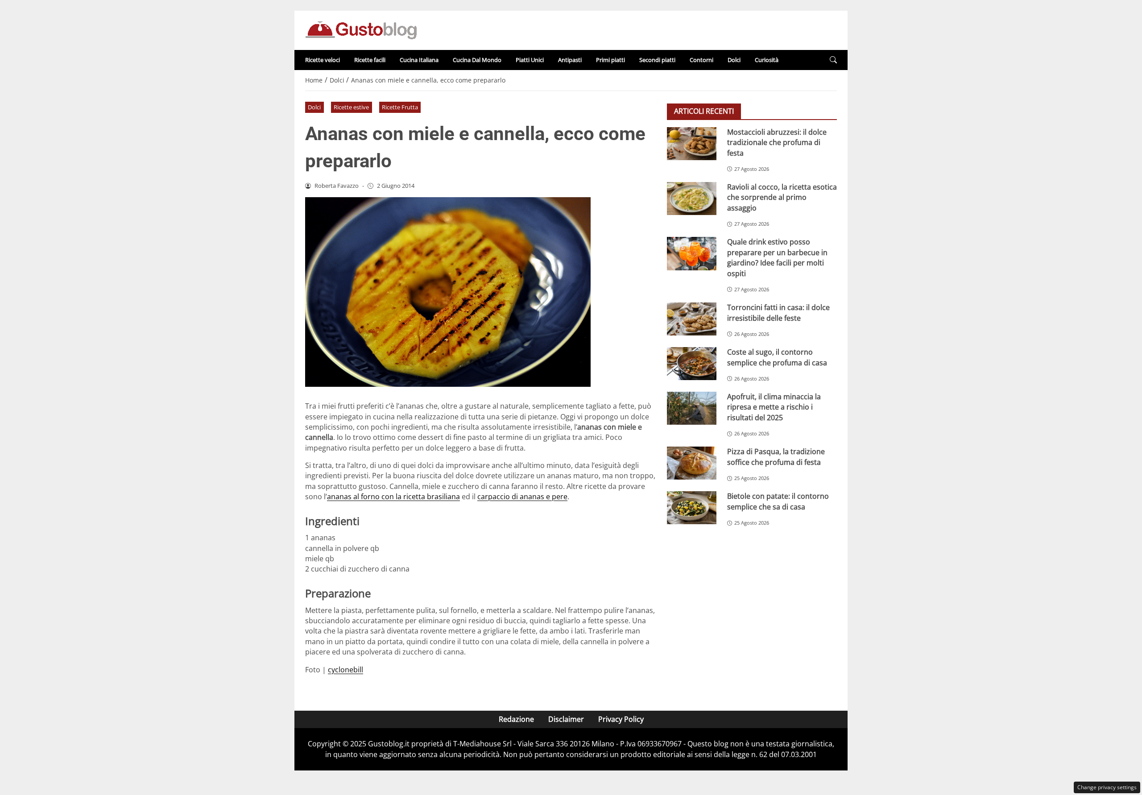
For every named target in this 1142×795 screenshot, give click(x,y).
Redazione (516, 719)
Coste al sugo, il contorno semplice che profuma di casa (777, 357)
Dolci (734, 60)
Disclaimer (566, 719)
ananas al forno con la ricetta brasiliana (393, 496)
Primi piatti (610, 60)
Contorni (701, 60)
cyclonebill (345, 670)
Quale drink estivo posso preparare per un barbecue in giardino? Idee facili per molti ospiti (777, 257)
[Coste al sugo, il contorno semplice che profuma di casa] (691, 363)
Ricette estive (351, 107)
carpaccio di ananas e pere (522, 496)
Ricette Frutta (400, 107)
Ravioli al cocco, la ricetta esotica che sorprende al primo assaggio (782, 197)
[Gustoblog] (361, 29)
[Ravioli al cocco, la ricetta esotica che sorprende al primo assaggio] (691, 198)
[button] (833, 60)
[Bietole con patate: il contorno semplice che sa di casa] (691, 507)
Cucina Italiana (419, 60)
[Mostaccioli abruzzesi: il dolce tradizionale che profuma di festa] (691, 143)
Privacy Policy (621, 719)
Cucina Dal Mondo (477, 60)
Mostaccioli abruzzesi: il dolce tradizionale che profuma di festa (777, 142)
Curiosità (766, 60)
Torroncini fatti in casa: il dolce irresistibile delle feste (778, 312)
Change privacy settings (1107, 787)
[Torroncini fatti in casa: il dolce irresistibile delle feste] (691, 318)
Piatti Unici (530, 60)
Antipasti (570, 60)
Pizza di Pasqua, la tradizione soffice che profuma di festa (776, 457)
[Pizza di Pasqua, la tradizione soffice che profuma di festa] (691, 463)
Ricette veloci (322, 60)
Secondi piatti (657, 60)
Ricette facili (369, 60)
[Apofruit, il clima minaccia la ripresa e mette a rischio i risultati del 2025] (691, 408)
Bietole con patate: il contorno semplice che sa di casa (778, 501)
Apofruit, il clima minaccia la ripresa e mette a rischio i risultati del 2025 (774, 407)
